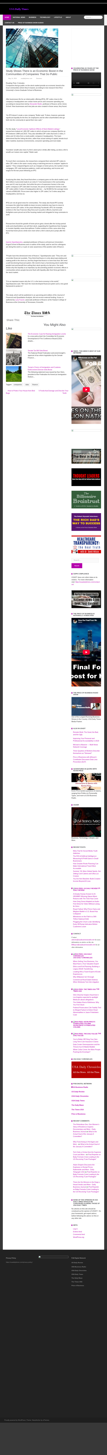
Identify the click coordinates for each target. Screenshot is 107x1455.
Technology (45, 17)
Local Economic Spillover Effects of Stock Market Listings (38, 129)
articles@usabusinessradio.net (82, 940)
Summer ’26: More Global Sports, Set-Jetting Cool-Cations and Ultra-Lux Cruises (87, 873)
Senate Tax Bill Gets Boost (38, 350)
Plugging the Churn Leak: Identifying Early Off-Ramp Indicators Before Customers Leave (86, 924)
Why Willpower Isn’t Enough (83, 977)
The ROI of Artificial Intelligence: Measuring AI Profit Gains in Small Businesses (85, 858)
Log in (75, 1229)
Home (7, 17)
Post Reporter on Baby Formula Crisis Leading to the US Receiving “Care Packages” (87, 1157)
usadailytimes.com (26, 78)
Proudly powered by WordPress (14, 1420)
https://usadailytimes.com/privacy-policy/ (19, 1262)
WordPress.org (78, 1237)
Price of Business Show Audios (30, 23)
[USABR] (86, 822)
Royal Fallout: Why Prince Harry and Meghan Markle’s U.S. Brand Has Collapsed (86, 911)
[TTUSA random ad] (37, 314)
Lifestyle (58, 17)
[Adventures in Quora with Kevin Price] (86, 781)
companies (18, 384)
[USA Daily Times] (19, 9)
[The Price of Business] (86, 706)
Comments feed (79, 1234)
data (27, 384)
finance (35, 384)
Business (32, 17)
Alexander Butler (36, 104)
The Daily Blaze (77, 1105)
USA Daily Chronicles (82, 958)
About (68, 17)
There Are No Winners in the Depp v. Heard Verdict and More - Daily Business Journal (86, 1184)
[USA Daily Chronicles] (86, 1070)
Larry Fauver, (20, 300)
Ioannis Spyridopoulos (14, 242)
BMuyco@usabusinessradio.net (83, 945)
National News (19, 17)
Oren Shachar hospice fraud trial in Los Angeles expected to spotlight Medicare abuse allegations (86, 997)
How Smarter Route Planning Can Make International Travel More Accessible (85, 866)
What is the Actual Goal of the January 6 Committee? (85, 1134)
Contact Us (9, 23)
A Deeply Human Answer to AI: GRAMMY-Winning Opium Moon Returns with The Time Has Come (85, 896)
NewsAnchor (36, 1420)
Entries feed (77, 1232)
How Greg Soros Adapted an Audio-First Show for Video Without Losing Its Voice (86, 904)
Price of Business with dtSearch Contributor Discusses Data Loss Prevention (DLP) (85, 759)
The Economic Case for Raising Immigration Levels (47, 334)
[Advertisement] (53, 1438)
